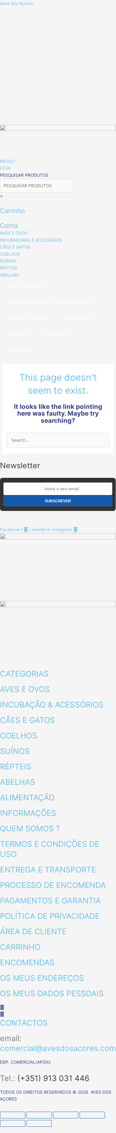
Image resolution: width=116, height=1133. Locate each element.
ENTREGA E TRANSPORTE (48, 869)
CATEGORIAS (24, 673)
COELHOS (78, 318)
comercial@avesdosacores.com (58, 1048)
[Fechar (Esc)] (92, 1115)
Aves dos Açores (16, 3)
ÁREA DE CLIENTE (33, 931)
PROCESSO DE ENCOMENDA (53, 885)
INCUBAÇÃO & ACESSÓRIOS (52, 704)
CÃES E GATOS (28, 318)
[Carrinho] (1, 203)
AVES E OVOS (26, 286)
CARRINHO (20, 947)
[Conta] (1, 218)
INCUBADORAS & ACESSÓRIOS (50, 302)
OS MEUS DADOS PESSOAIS (52, 993)
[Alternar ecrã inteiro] (39, 1115)
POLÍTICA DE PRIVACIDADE (50, 916)
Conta (9, 225)
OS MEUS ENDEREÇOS (42, 978)
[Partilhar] (65, 1115)
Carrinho (12, 210)
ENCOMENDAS (27, 962)
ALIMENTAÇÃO (27, 797)
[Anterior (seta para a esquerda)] (12, 1123)
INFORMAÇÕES (28, 813)
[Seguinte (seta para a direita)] (39, 1123)
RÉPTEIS (56, 334)
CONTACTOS (24, 1022)
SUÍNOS (18, 334)
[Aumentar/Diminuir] (12, 1115)
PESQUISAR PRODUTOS (24, 175)
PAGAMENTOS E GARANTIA (50, 900)
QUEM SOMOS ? (30, 828)
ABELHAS (20, 350)
